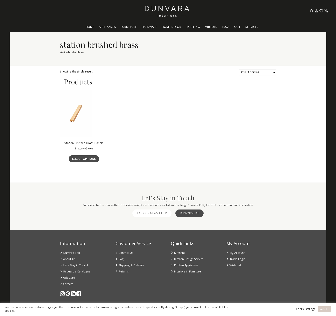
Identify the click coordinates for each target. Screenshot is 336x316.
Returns (124, 271)
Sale (237, 27)
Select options (84, 159)
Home (90, 27)
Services (251, 27)
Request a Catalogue (76, 271)
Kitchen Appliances (186, 265)
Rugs (225, 27)
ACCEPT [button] (324, 309)
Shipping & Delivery (131, 265)
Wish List (235, 265)
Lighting (193, 27)
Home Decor (171, 27)
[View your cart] (326, 11)
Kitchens (179, 253)
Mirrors (211, 27)
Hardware (149, 27)
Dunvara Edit (189, 213)
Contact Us (126, 253)
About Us (69, 259)
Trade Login (237, 259)
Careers (68, 284)
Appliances (107, 27)
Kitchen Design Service (188, 259)
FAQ (121, 259)
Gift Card (69, 278)
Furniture (129, 27)
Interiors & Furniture (187, 271)
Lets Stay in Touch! (75, 265)
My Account (237, 253)
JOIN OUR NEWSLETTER (152, 213)
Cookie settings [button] (305, 309)
